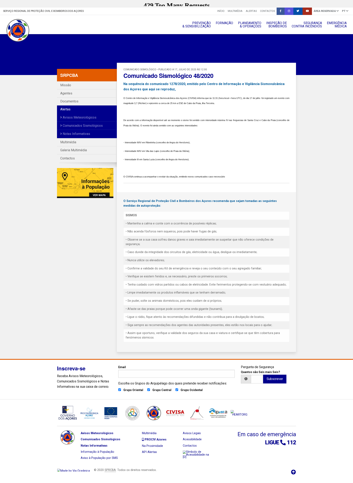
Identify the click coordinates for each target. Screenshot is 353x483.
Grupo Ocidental (192, 390)
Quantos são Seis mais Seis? (260, 372)
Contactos (267, 10)
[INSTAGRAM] (289, 11)
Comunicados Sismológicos (82, 126)
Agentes (66, 93)
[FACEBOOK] (281, 11)
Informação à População (97, 452)
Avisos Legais (192, 433)
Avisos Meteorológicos (79, 117)
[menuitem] (221, 11)
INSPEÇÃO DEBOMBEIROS (276, 24)
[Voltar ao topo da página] (293, 472)
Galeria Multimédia (73, 150)
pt (344, 10)
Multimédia (235, 10)
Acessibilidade (192, 439)
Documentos (69, 101)
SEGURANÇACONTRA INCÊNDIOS (307, 24)
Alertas (251, 10)
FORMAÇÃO (224, 23)
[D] (184, 457)
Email (122, 367)
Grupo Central (161, 390)
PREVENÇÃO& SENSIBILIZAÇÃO (196, 24)
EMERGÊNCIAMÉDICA (337, 24)
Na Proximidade (152, 446)
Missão (65, 85)
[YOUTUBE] (307, 11)
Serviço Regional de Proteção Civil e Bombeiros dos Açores (43, 10)
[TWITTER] (298, 11)
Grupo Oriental (133, 390)
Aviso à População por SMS (99, 458)
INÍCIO (221, 10)
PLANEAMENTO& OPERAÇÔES (249, 24)
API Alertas (149, 452)
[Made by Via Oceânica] (73, 470)
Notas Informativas (76, 134)
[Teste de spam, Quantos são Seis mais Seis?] (257, 379)
